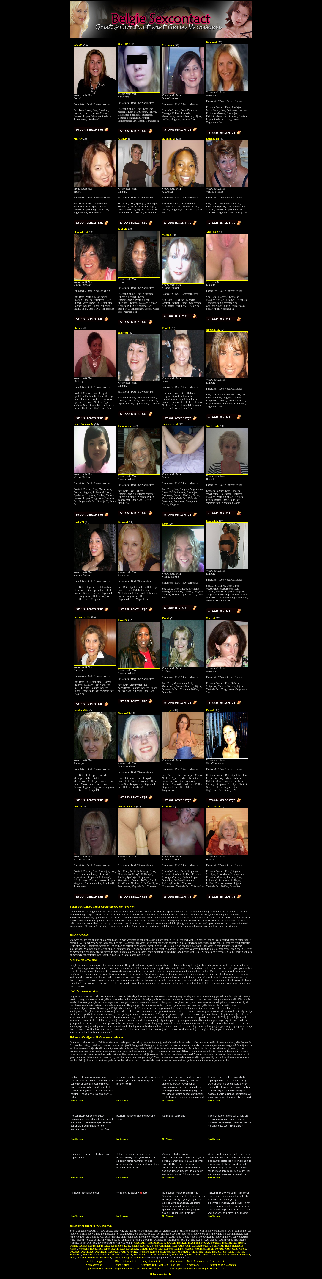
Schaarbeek (164, 1251)
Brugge (232, 1242)
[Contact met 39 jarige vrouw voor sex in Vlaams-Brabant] (95, 854)
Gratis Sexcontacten (197, 1261)
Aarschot (158, 1242)
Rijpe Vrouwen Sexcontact (100, 1268)
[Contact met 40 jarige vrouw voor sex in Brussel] (183, 472)
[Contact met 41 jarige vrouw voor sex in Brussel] (139, 854)
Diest (107, 1245)
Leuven (153, 1248)
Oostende (74, 1251)
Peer (123, 1251)
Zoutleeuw (139, 1257)
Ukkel (226, 1254)
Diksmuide (117, 1245)
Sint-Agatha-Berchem (209, 1251)
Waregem (81, 1257)
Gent (187, 1245)
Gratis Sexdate (217, 1261)
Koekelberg (132, 1248)
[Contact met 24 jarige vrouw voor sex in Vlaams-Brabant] (95, 570)
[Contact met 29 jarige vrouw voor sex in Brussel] (95, 93)
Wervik (116, 1257)
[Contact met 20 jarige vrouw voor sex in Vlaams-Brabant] (183, 571)
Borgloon (216, 1242)
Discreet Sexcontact (125, 1261)
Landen (144, 1248)
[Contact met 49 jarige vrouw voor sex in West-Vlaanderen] (227, 758)
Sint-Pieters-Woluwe (159, 1254)
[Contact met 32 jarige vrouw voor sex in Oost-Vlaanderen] (183, 93)
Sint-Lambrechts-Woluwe (118, 1254)
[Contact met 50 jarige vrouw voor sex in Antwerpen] (227, 90)
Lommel (178, 1248)
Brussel (241, 1242)
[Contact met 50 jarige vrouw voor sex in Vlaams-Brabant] (227, 186)
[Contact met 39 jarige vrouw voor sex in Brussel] (139, 276)
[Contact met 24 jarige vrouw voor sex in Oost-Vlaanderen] (139, 761)
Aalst (149, 1242)
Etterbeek (145, 1245)
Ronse (153, 1251)
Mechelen (200, 1248)
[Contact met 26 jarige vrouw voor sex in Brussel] (95, 186)
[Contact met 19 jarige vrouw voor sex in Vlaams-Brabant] (183, 282)
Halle (228, 1245)
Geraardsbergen (200, 1245)
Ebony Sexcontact (150, 1261)
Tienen (197, 1254)
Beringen (182, 1242)
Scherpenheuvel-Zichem (184, 1251)
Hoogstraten (96, 1248)
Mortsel (219, 1248)
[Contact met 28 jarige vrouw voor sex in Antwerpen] (183, 186)
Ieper (106, 1248)
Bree (224, 1242)
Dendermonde (95, 1245)
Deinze (83, 1245)
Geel (174, 1245)
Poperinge (132, 1251)
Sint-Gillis (228, 1251)
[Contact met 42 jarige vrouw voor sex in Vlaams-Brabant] (139, 667)
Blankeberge (202, 1242)
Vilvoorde (245, 1254)
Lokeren (168, 1248)
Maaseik (189, 1248)
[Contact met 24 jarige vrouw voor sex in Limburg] (227, 377)
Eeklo (127, 1245)
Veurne (234, 1254)
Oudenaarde (87, 1251)
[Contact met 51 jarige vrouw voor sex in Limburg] (95, 376)
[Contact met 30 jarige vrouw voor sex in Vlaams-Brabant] (183, 854)
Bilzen (191, 1242)
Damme (74, 1245)
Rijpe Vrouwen (177, 1261)
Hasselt (73, 1248)
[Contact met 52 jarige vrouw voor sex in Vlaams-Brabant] (139, 473)
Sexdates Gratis (218, 1268)
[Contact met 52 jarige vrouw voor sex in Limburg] (139, 380)
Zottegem (127, 1257)
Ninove (242, 1248)
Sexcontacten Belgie (197, 1268)
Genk (181, 1245)
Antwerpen (170, 1242)
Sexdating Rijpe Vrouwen (154, 1265)
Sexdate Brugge (94, 1261)
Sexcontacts (193, 1265)
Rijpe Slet (174, 1265)
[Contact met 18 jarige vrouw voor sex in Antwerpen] (139, 91)
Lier (160, 1248)
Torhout (206, 1254)
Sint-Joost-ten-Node (93, 1254)
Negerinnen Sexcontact (127, 1268)
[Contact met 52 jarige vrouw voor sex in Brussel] (227, 854)
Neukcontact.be (94, 1265)
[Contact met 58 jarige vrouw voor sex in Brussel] (227, 473)
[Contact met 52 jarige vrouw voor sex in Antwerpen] (227, 666)
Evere (155, 1245)
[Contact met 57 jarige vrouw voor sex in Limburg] (139, 186)
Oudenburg (101, 1251)
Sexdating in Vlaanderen (223, 1265)
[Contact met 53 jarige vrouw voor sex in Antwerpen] (95, 758)
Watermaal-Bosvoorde (99, 1257)
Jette (122, 1248)
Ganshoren (165, 1245)
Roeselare (144, 1251)
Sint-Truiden (178, 1254)
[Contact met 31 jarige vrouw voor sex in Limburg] (183, 758)
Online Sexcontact (150, 1268)
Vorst (72, 1257)
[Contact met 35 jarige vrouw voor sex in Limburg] (227, 279)
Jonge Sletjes (122, 1265)
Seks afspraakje (177, 1268)
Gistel (213, 1245)
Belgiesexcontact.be (161, 1274)
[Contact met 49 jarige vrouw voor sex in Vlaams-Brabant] (95, 279)
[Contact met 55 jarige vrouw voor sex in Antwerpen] (95, 664)
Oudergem (113, 1251)
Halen (220, 1245)
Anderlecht (139, 1242)
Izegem (115, 1248)
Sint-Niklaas (140, 1254)
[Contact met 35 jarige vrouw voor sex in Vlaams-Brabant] (95, 472)
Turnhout (217, 1254)
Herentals (84, 1248)
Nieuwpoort (231, 1248)
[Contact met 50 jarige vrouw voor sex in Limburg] (227, 568)
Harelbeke (237, 1245)
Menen (210, 1248)
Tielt (189, 1254)
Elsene (135, 1245)
